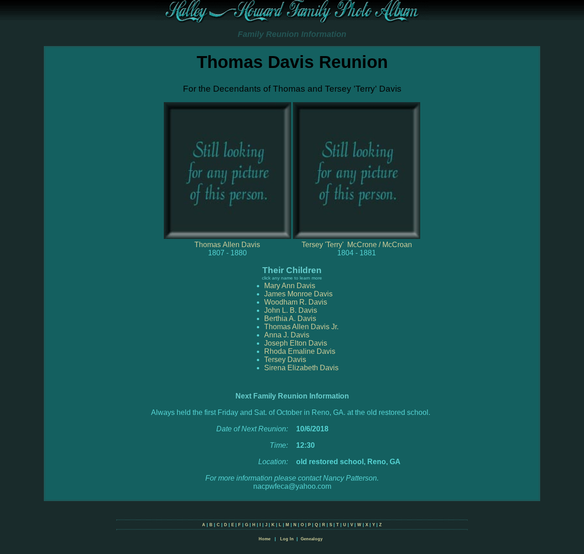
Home (265, 539)
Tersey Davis (285, 359)
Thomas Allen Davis (227, 245)
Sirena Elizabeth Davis (301, 368)
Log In (287, 539)
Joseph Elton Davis (295, 343)
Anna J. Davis (286, 335)
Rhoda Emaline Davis (299, 351)
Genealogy (312, 539)
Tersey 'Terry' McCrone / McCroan (357, 245)
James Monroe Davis (298, 294)
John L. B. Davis (290, 310)
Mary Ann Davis (289, 286)
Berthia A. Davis (290, 318)
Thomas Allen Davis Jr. (301, 327)
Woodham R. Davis (295, 302)
